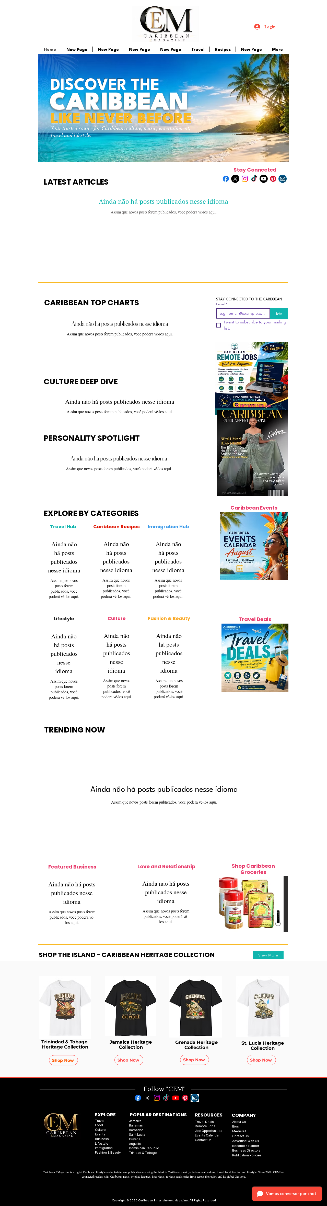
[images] (282, 179)
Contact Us (240, 1136)
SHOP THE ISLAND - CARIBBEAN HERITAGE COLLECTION (127, 954)
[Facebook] (226, 179)
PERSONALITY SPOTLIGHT (92, 438)
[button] (253, 904)
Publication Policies (247, 1155)
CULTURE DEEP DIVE (81, 381)
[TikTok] (254, 179)
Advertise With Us (245, 1141)
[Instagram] (245, 179)
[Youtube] (264, 179)
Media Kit (239, 1131)
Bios (235, 1126)
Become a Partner (245, 1146)
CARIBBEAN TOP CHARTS (91, 302)
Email (221, 304)
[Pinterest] (273, 179)
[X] (235, 179)
